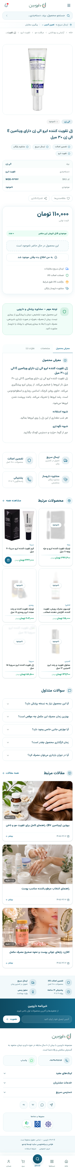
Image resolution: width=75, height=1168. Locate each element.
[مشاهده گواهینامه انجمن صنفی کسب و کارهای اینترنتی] (48, 1124)
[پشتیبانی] (6, 5)
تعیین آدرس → (48, 24)
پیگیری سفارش (31, 24)
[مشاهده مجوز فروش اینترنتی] (37, 1124)
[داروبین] (37, 5)
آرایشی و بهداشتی (56, 32)
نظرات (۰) (30, 348)
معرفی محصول (63, 348)
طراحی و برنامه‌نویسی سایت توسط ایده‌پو (37, 1144)
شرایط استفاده (30, 1148)
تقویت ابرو (25, 32)
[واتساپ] (42, 1105)
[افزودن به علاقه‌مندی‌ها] (43, 512)
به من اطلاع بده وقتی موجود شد (35, 257)
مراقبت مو (39, 32)
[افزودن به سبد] (8, 560)
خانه (71, 32)
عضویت (13, 1019)
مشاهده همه (13, 501)
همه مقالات (12, 773)
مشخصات (45, 348)
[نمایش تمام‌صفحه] (8, 50)
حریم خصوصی (44, 1148)
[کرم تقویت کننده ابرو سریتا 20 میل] (19, 525)
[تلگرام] (51, 1105)
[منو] (69, 5)
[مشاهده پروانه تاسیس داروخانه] (26, 1124)
